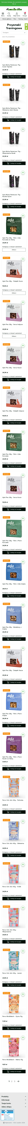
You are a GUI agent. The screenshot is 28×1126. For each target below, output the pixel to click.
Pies (15, 19)
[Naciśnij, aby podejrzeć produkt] (23, 43)
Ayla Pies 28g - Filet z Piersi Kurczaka (12, 542)
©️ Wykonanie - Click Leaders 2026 (14, 1123)
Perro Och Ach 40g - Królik (11, 887)
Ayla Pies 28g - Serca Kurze (11, 497)
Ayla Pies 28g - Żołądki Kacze (12, 670)
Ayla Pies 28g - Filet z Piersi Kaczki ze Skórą (12, 758)
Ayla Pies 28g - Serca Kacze (12, 368)
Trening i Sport (22, 19)
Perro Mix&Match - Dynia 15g (12, 1016)
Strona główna (6, 19)
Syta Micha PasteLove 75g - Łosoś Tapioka (11, 66)
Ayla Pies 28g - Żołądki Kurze (12, 281)
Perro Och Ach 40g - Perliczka (12, 800)
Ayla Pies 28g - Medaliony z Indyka (11, 628)
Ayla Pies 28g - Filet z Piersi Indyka (12, 715)
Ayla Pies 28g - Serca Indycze (12, 324)
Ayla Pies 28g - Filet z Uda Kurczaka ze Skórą (11, 239)
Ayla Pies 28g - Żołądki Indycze (13, 411)
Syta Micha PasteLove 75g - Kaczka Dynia (11, 196)
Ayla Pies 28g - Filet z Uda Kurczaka (11, 455)
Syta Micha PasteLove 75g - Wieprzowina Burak (11, 152)
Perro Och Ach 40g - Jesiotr (12, 973)
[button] (9, 14)
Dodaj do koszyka (15, 77)
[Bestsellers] (14, 52)
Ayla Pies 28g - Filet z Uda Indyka (13, 584)
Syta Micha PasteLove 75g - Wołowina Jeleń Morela (11, 109)
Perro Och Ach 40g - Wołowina (13, 843)
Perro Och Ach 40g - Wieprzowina (9, 931)
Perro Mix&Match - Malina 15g (12, 1060)
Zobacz (14, 250)
